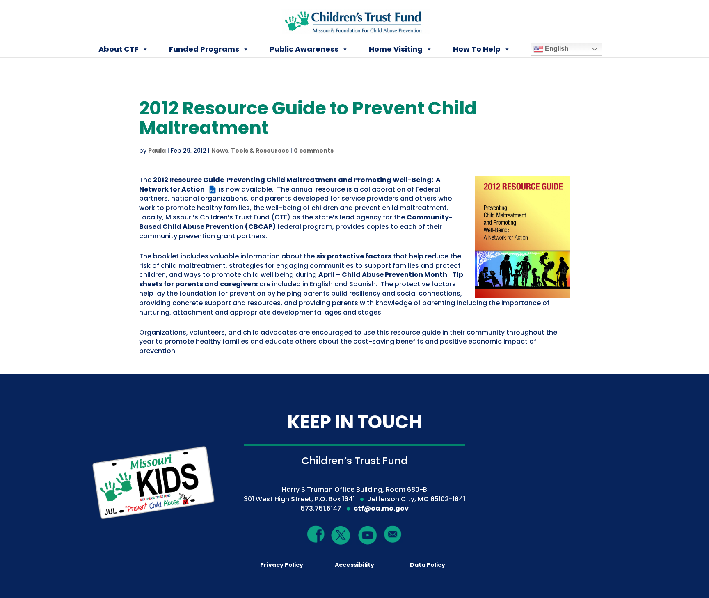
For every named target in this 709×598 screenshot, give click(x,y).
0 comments (314, 150)
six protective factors (353, 256)
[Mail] (393, 534)
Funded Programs (204, 49)
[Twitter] (341, 536)
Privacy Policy (281, 565)
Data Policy (427, 565)
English (556, 48)
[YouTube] (367, 535)
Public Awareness (304, 49)
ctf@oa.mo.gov (381, 508)
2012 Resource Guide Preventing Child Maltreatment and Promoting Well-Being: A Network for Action (290, 184)
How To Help (477, 49)
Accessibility (354, 565)
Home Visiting (396, 49)
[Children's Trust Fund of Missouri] (355, 20)
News (219, 150)
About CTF (118, 49)
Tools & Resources (260, 150)
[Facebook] (316, 534)
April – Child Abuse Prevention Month (382, 274)
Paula (157, 150)
